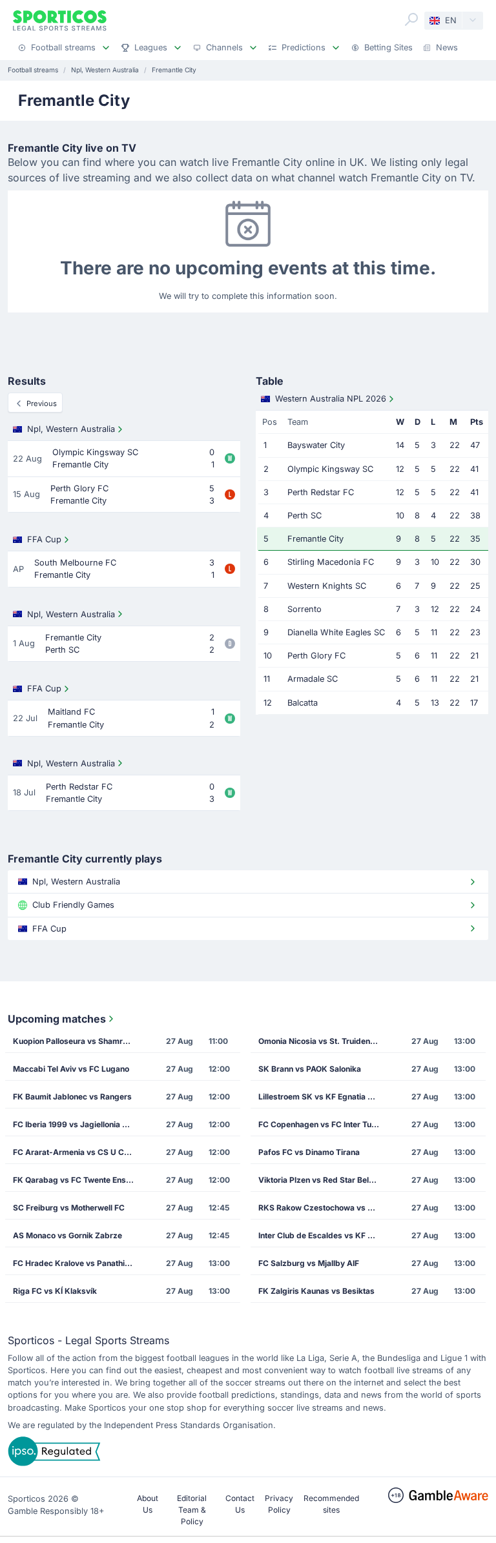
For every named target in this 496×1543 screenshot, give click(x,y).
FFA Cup (44, 539)
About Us (147, 1504)
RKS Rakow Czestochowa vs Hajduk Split (323, 1207)
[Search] (411, 19)
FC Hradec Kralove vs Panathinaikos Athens (77, 1263)
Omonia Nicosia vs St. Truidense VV (323, 1041)
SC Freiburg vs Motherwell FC (69, 1207)
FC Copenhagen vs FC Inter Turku (321, 1124)
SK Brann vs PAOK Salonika (309, 1069)
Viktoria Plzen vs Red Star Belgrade (323, 1180)
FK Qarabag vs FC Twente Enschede (77, 1180)
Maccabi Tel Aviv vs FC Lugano (71, 1069)
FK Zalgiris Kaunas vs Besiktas (316, 1291)
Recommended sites (331, 1504)
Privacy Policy (279, 1504)
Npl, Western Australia (71, 429)
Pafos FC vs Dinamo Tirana (309, 1152)
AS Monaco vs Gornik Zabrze (67, 1235)
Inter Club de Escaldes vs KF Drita (322, 1235)
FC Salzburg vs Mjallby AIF (308, 1263)
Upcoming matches (57, 1018)
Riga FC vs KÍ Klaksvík (55, 1291)
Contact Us (239, 1504)
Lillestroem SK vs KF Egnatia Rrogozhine (323, 1096)
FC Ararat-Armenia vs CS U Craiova (77, 1152)
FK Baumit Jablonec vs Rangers (72, 1096)
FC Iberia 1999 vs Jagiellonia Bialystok (77, 1124)
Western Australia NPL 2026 (330, 399)
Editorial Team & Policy (192, 1509)
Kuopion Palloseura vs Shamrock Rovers (77, 1041)
